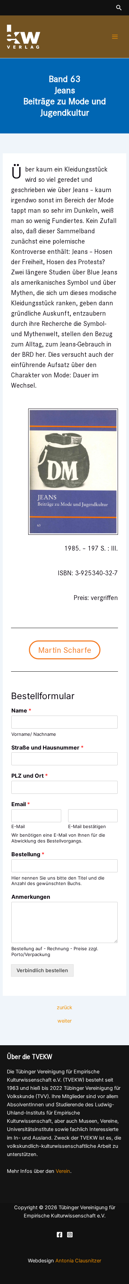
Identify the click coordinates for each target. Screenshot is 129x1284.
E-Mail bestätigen (87, 826)
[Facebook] (59, 1235)
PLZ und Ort (29, 775)
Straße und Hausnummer (47, 747)
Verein (63, 1171)
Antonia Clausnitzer (78, 1261)
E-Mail (18, 826)
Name (21, 710)
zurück (64, 1007)
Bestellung (27, 854)
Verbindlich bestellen (42, 970)
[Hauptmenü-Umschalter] (115, 37)
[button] (119, 7)
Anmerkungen (30, 896)
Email (20, 804)
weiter (64, 1021)
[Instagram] (70, 1235)
